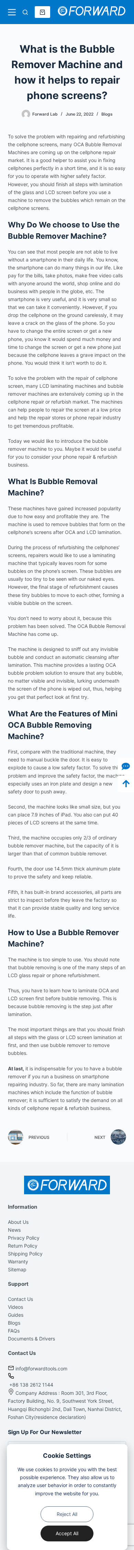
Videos (15, 1307)
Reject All (67, 1514)
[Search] (25, 12)
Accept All (67, 1533)
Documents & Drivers (31, 1338)
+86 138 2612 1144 (30, 1385)
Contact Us (20, 1299)
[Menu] (12, 12)
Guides (15, 1315)
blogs (107, 114)
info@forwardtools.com (41, 1368)
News (14, 1230)
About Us (18, 1222)
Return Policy (22, 1246)
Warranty (18, 1261)
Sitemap (17, 1269)
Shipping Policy (25, 1254)
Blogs (14, 1323)
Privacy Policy (24, 1238)
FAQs (14, 1331)
